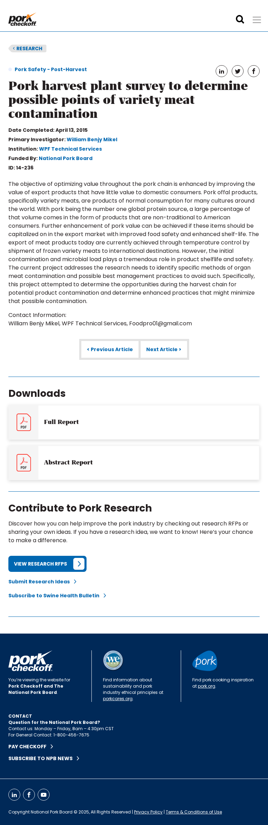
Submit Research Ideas (41, 581)
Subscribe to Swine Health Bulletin (56, 595)
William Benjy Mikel (92, 139)
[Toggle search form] (240, 20)
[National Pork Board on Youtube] (44, 795)
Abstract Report (68, 462)
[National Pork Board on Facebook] (29, 795)
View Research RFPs (40, 563)
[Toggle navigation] (256, 20)
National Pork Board (65, 158)
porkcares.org (118, 699)
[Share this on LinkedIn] (222, 71)
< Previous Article (110, 349)
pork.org (206, 686)
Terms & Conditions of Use (194, 812)
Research (27, 48)
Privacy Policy (148, 812)
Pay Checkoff (29, 746)
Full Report (61, 422)
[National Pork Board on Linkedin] (14, 795)
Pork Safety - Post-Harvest (51, 69)
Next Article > (163, 349)
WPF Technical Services (70, 148)
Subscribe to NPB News (42, 758)
